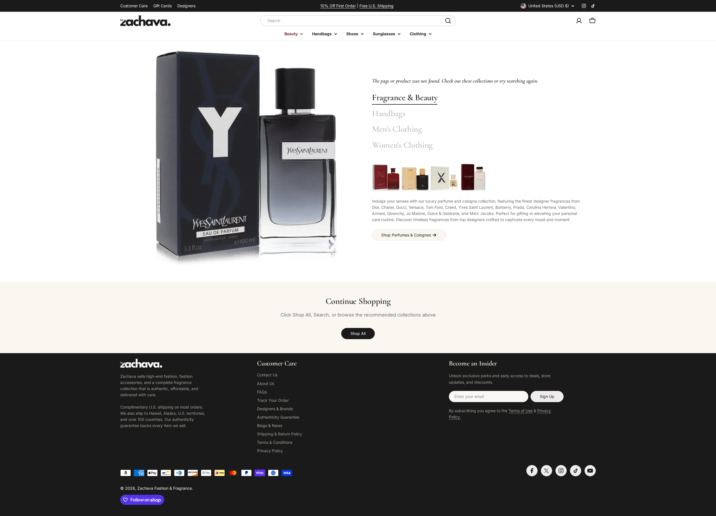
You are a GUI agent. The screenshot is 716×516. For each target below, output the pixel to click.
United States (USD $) (548, 5)
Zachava (145, 488)
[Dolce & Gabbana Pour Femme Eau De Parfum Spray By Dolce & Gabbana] (473, 177)
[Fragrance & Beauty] (246, 159)
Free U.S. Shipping (376, 5)
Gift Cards (162, 5)
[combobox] (358, 20)
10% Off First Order (338, 5)
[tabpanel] (477, 202)
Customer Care (134, 5)
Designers (186, 5)
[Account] (579, 20)
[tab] (404, 98)
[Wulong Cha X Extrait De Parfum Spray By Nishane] (444, 177)
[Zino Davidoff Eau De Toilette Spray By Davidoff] (415, 177)
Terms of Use (520, 410)
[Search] (448, 20)
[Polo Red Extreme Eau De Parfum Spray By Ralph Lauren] (386, 177)
